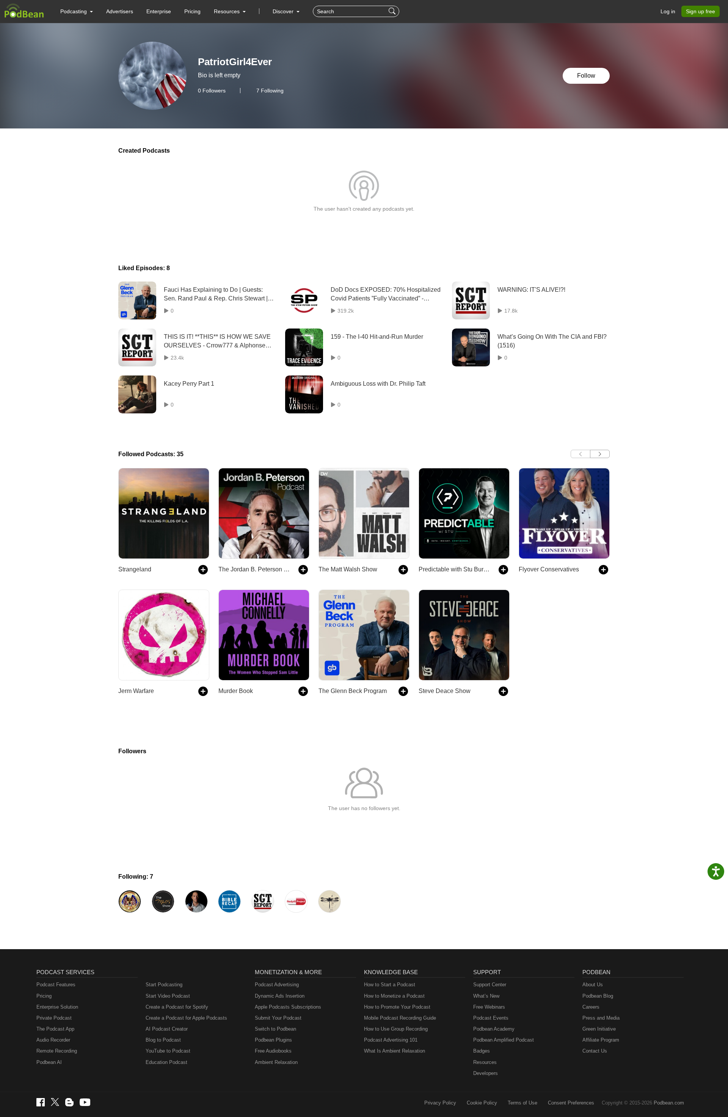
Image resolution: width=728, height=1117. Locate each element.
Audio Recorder (53, 1040)
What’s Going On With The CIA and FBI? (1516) (552, 340)
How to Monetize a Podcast (394, 996)
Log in (668, 11)
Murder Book (235, 691)
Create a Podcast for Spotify (177, 1007)
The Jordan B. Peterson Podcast (254, 569)
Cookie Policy (482, 1103)
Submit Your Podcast (278, 1018)
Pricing (192, 11)
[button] (76, 11)
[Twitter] (55, 1102)
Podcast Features (55, 984)
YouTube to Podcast (168, 1051)
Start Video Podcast (168, 996)
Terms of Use (522, 1103)
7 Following (270, 90)
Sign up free (700, 11)
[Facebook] (40, 1102)
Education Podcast (166, 1062)
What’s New (486, 996)
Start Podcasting (164, 984)
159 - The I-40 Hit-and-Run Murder (377, 336)
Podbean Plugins (273, 1040)
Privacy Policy (440, 1103)
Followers (212, 90)
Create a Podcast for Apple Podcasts (186, 1018)
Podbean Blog (597, 996)
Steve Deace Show (445, 691)
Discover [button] (284, 11)
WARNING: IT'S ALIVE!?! (531, 289)
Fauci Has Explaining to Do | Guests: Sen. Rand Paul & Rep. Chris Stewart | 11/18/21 (216, 294)
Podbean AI (49, 1062)
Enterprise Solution (57, 1007)
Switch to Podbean (275, 1029)
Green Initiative (599, 1029)
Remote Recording (56, 1051)
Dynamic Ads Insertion (279, 996)
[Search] (393, 11)
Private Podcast (54, 1018)
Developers (485, 1073)
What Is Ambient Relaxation (394, 1051)
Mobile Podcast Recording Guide (400, 1018)
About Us (592, 984)
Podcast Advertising (277, 984)
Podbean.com (669, 1103)
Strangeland (134, 569)
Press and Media (601, 1018)
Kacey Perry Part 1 (189, 383)
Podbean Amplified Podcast (503, 1040)
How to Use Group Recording (396, 1029)
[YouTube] (85, 1102)
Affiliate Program (600, 1040)
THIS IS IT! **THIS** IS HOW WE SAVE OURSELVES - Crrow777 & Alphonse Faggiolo (217, 341)
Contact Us (594, 1051)
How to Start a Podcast (389, 984)
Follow (586, 75)
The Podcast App (55, 1029)
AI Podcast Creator (167, 1029)
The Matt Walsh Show (347, 569)
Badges (481, 1051)
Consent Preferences (571, 1103)
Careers (590, 1007)
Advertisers (119, 11)
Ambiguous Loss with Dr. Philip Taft (378, 383)
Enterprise (158, 11)
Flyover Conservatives (549, 569)
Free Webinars (489, 1007)
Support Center (489, 984)
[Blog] (69, 1102)
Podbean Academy (494, 1029)
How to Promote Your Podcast (397, 1007)
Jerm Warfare (136, 691)
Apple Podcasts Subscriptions (288, 1007)
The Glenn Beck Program (352, 691)
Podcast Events (490, 1018)
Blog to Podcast (163, 1040)
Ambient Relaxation (276, 1062)
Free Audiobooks (273, 1051)
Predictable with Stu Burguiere (455, 569)
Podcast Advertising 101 (390, 1040)
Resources (485, 1062)
